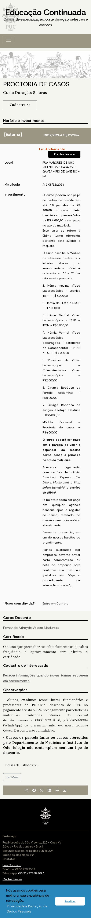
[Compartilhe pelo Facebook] (34, 790)
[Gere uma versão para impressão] (57, 790)
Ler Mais (12, 777)
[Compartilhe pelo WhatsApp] (41, 790)
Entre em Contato (55, 603)
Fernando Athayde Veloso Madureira (31, 627)
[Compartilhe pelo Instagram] (26, 790)
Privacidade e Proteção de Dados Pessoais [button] (27, 909)
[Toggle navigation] (8, 40)
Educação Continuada (45, 17)
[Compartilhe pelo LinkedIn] (49, 790)
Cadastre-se (64, 154)
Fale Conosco (12, 865)
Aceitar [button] (70, 901)
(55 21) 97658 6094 (31, 873)
